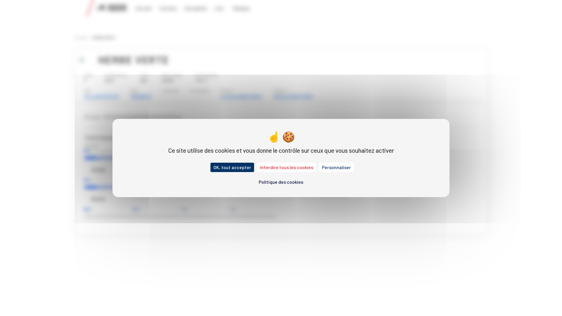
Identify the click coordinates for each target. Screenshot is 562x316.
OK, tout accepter (232, 167)
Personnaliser (336, 167)
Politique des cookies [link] (281, 182)
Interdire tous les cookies (286, 167)
